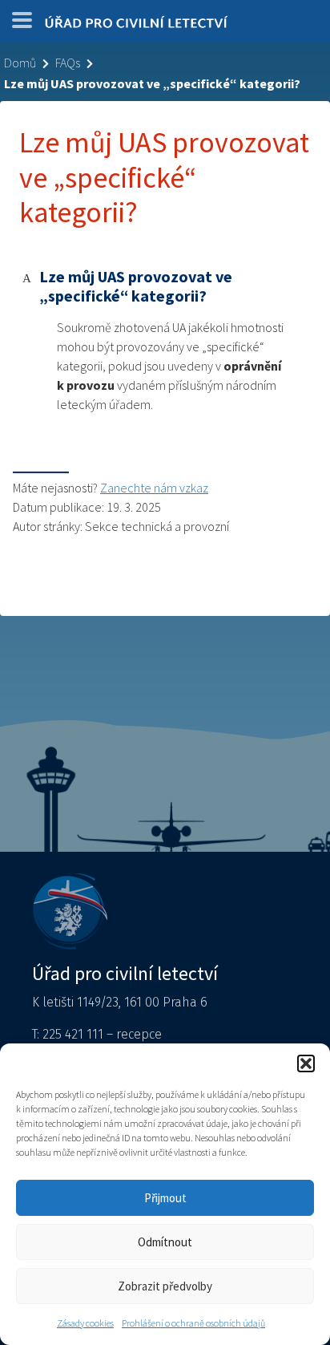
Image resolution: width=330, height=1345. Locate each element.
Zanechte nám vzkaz (154, 488)
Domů (20, 63)
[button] (306, 1063)
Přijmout (165, 1197)
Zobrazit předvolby (165, 1286)
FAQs (67, 63)
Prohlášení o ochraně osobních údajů (193, 1323)
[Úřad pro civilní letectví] (136, 25)
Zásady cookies (85, 1323)
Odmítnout (165, 1242)
